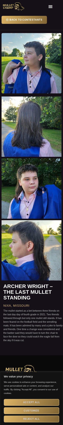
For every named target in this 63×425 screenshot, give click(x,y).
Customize (31, 410)
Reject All (31, 419)
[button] (50, 6)
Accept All (31, 402)
